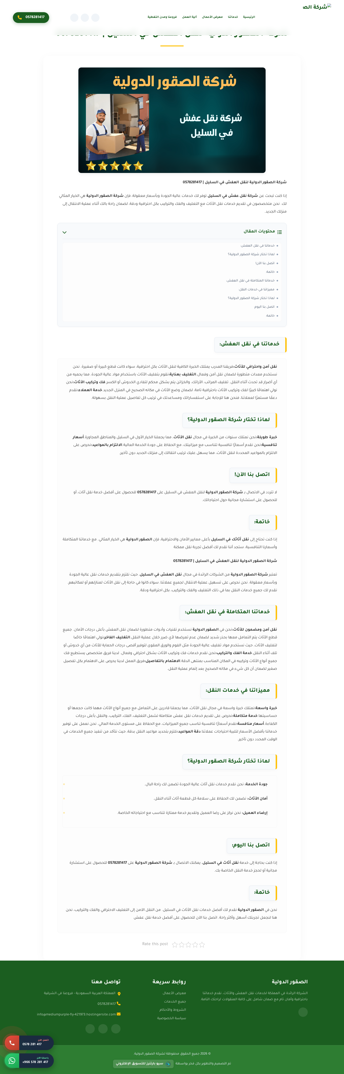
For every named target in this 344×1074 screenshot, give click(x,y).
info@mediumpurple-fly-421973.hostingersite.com (77, 1015)
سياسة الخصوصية (171, 1019)
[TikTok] (74, 18)
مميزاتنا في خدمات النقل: (256, 290)
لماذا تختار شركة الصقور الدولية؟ (251, 254)
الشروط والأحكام (173, 1010)
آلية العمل (189, 17)
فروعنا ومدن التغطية (162, 17)
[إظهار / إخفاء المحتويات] (64, 232)
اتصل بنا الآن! (265, 263)
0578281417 (35, 17)
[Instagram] (85, 18)
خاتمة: (270, 272)
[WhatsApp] (303, 1012)
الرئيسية (249, 17)
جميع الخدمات (175, 1002)
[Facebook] (95, 18)
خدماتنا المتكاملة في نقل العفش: (250, 281)
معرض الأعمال (212, 17)
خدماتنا (233, 17)
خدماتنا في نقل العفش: (257, 246)
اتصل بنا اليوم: (264, 307)
